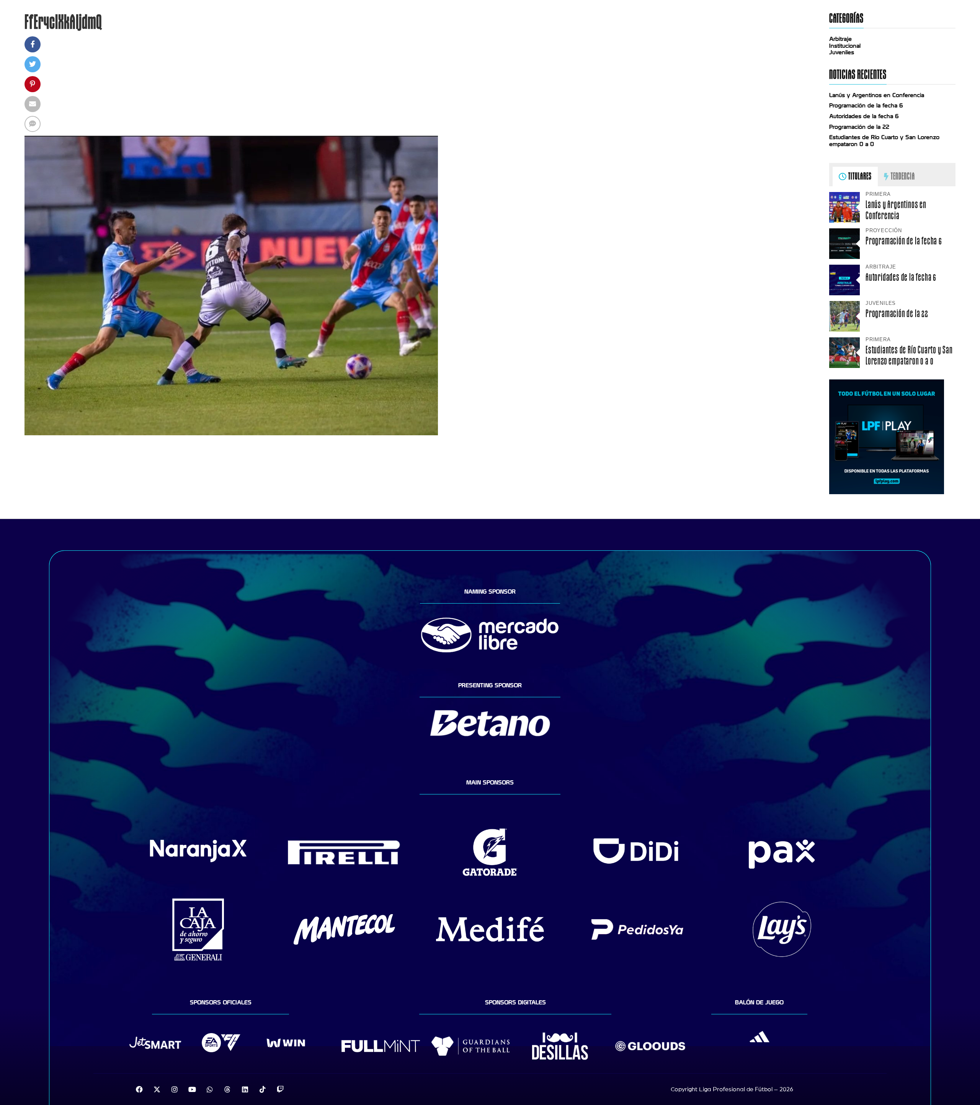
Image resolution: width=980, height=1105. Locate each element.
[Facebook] (139, 1089)
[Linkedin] (245, 1089)
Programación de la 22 (859, 127)
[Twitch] (280, 1089)
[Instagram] (174, 1089)
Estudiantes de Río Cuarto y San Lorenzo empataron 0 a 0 (909, 355)
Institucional (845, 46)
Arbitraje (840, 39)
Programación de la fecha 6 (866, 106)
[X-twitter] (157, 1089)
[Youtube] (192, 1089)
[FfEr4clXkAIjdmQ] (231, 433)
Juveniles (841, 52)
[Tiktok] (263, 1089)
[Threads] (227, 1089)
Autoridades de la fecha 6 (864, 116)
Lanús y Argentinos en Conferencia (876, 95)
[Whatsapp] (210, 1089)
